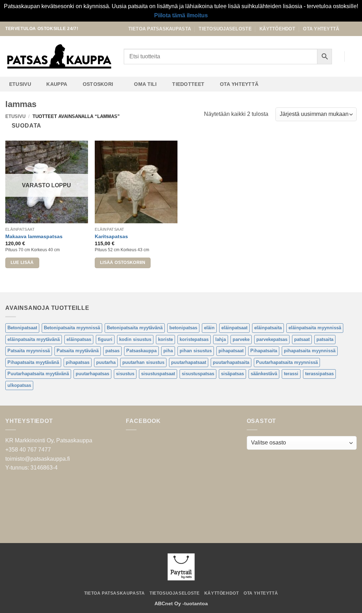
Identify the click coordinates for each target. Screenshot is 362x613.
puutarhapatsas (92, 373)
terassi (291, 373)
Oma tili (145, 84)
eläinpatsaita (268, 327)
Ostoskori (98, 84)
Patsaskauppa (141, 350)
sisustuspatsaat (158, 373)
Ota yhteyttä (321, 28)
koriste (165, 339)
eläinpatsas (78, 339)
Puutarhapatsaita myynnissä (287, 362)
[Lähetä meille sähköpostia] (353, 28)
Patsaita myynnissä (28, 350)
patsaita (324, 339)
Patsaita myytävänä (78, 350)
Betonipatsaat (22, 327)
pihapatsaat (231, 350)
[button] (353, 56)
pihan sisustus (196, 350)
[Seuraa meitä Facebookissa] (346, 28)
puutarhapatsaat (188, 362)
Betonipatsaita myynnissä (72, 327)
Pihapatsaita (263, 350)
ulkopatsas (19, 385)
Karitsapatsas (111, 236)
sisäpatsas (232, 373)
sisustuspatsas (198, 373)
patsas (112, 350)
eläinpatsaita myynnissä (314, 327)
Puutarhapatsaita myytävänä (38, 373)
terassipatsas (319, 373)
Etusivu (20, 84)
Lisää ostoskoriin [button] (122, 262)
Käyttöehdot (277, 28)
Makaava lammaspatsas (34, 236)
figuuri (105, 339)
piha (168, 350)
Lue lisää (22, 262)
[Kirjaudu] (335, 56)
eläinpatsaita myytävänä (33, 339)
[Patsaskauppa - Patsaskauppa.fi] (59, 56)
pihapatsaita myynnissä (309, 350)
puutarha (106, 362)
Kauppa (56, 84)
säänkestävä (264, 373)
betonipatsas (183, 327)
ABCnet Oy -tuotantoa (181, 603)
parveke (241, 339)
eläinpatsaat (234, 327)
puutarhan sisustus (143, 362)
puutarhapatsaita (231, 362)
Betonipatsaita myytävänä (135, 327)
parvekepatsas (271, 339)
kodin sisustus (135, 339)
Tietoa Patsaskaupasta (159, 28)
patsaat (302, 339)
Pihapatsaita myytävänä (33, 362)
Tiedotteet (188, 84)
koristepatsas (194, 339)
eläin (209, 327)
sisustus (125, 373)
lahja (220, 339)
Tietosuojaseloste (225, 28)
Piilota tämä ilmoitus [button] (181, 15)
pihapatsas (77, 362)
